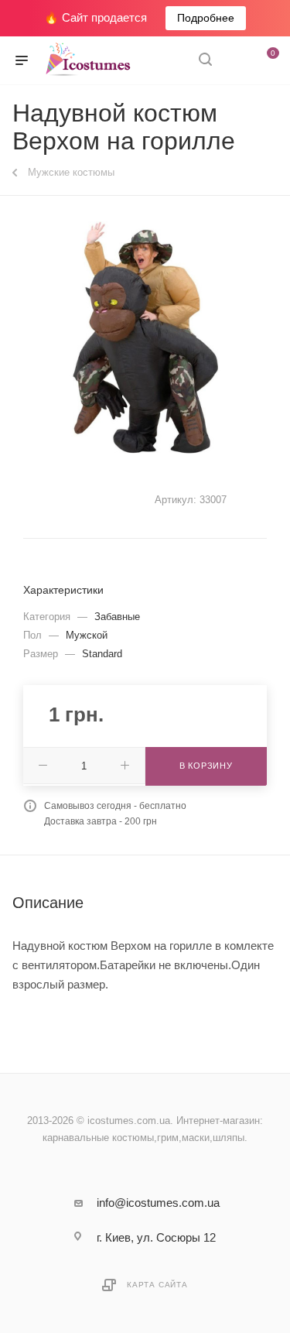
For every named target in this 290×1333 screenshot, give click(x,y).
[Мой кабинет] (234, 60)
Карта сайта (157, 1284)
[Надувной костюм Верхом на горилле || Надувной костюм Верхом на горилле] (145, 337)
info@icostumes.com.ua (158, 1202)
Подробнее (205, 18)
